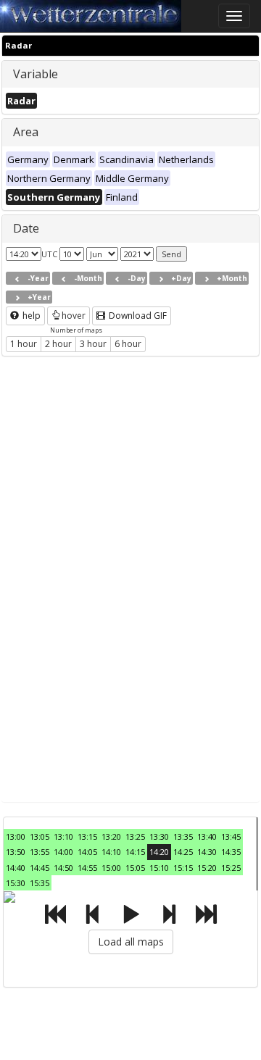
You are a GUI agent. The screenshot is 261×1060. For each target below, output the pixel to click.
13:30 (159, 836)
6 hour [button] (128, 344)
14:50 (63, 867)
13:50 (15, 851)
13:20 (111, 836)
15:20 (207, 867)
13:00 (15, 836)
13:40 (207, 836)
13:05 (39, 836)
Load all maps (131, 941)
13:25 (135, 836)
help (30, 315)
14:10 (111, 851)
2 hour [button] (58, 344)
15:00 (111, 867)
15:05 (135, 867)
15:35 (39, 882)
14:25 (183, 851)
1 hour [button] (23, 344)
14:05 (87, 851)
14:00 (63, 851)
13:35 (183, 836)
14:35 (231, 851)
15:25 (231, 867)
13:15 (87, 836)
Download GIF (137, 315)
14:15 (135, 851)
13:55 (39, 851)
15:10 (159, 867)
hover (74, 315)
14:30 (207, 851)
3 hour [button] (93, 344)
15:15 (183, 867)
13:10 (63, 836)
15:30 (15, 882)
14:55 (87, 867)
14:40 (15, 867)
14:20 (159, 851)
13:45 (231, 836)
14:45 (39, 867)
